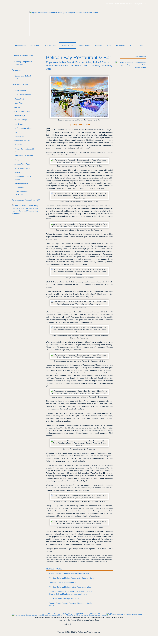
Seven (16, 160)
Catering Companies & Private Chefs (23, 63)
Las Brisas (18, 124)
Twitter (90, 626)
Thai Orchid (19, 188)
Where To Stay (50, 45)
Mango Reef (19, 136)
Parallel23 (18, 145)
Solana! (17, 172)
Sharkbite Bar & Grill (22, 168)
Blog (141, 45)
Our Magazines (20, 45)
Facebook (76, 626)
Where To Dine (67, 45)
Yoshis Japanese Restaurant (21, 193)
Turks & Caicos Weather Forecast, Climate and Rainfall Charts (70, 604)
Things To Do (84, 45)
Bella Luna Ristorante (22, 95)
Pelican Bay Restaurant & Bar (24, 150)
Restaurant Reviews (20, 85)
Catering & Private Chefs (22, 56)
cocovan (17, 107)
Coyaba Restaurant (22, 111)
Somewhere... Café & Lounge (22, 178)
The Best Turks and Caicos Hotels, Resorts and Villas (70, 587)
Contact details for (69, 573)
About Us (51, 613)
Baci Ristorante (20, 90)
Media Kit (79, 613)
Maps (109, 45)
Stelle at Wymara (21, 183)
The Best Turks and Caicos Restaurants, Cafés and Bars (71, 578)
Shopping (98, 45)
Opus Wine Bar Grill (22, 141)
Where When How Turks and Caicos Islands (30, 5)
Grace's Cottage (20, 120)
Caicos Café (19, 99)
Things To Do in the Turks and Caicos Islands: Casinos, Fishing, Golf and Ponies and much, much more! (70, 592)
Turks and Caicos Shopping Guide (62, 582)
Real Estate (120, 45)
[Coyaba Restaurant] (64, 12)
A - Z (132, 45)
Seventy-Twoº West (22, 164)
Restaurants (17, 70)
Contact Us (66, 613)
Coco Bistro (18, 103)
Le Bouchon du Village (23, 128)
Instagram (83, 626)
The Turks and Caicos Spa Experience (64, 599)
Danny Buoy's (19, 116)
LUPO (16, 132)
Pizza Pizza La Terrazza (23, 156)
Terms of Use (95, 613)
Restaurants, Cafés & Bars (22, 77)
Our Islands (34, 45)
